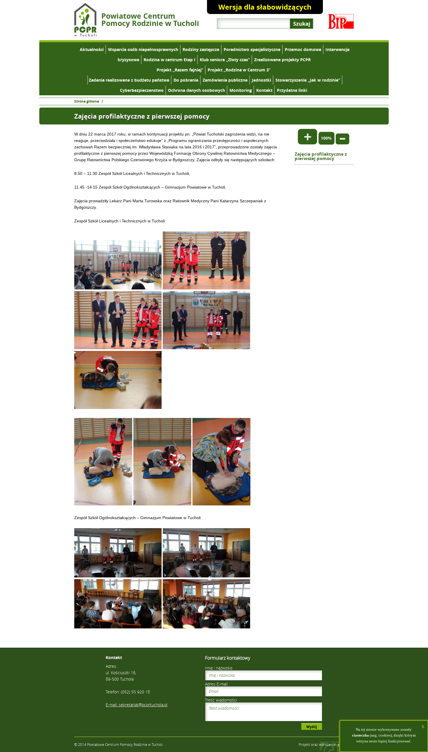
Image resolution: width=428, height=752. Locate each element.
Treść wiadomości (221, 700)
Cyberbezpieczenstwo (142, 90)
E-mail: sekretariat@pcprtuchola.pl (136, 704)
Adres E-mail (216, 684)
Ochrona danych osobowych (196, 90)
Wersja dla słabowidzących (265, 7)
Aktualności (92, 49)
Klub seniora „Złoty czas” (225, 59)
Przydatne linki (292, 90)
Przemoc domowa (303, 49)
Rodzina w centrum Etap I (169, 59)
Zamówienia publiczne (225, 80)
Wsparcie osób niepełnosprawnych (143, 49)
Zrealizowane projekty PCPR (282, 59)
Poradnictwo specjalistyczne (252, 49)
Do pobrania (186, 80)
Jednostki (261, 80)
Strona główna (86, 101)
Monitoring (240, 90)
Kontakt (264, 90)
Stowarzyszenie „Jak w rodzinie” (307, 80)
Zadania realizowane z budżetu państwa (129, 80)
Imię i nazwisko (218, 668)
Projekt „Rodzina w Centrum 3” (239, 70)
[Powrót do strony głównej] (85, 35)
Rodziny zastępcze (201, 49)
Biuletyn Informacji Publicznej (341, 21)
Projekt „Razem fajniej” (180, 70)
